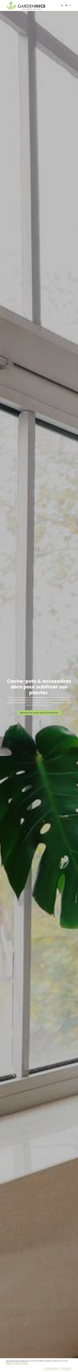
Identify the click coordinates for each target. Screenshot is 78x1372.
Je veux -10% (39, 692)
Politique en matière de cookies (16, 1363)
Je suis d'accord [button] (65, 1369)
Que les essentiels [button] (51, 1369)
